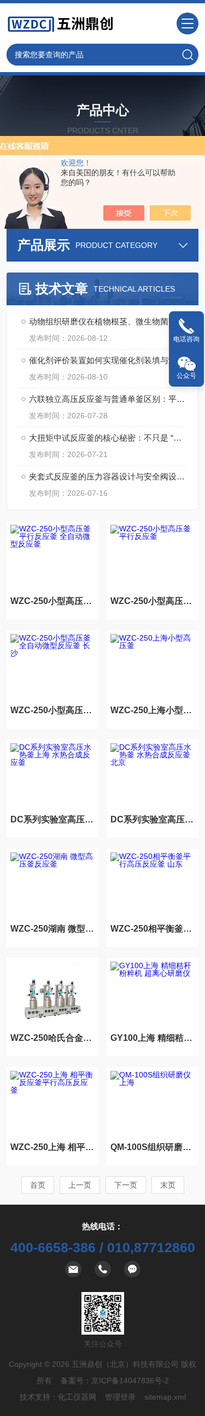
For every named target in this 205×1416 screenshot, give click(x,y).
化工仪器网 (77, 1397)
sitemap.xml (165, 1397)
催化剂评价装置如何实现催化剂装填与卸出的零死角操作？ (108, 360)
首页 (37, 1185)
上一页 (79, 1185)
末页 (167, 1185)
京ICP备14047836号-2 (130, 1380)
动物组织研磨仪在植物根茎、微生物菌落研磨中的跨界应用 (108, 321)
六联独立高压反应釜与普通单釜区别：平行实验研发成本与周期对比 (108, 399)
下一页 (125, 1185)
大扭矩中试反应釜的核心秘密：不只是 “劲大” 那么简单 (108, 437)
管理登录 (120, 1397)
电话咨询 (186, 339)
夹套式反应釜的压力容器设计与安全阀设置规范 (108, 476)
